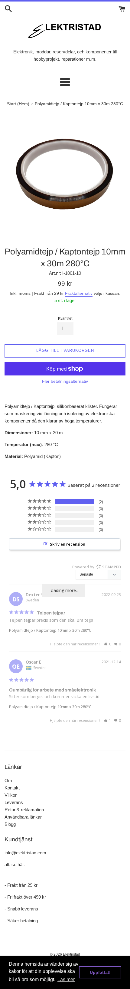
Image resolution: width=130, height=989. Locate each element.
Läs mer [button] (66, 979)
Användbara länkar (23, 816)
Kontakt (12, 787)
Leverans (14, 802)
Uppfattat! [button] (100, 972)
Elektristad (71, 954)
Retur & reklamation (24, 809)
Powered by (96, 567)
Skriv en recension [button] (67, 544)
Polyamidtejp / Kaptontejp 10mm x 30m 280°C (50, 630)
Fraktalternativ (79, 293)
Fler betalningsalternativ (65, 381)
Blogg (10, 824)
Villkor (11, 795)
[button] (107, 644)
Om (8, 780)
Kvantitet (65, 318)
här (21, 864)
